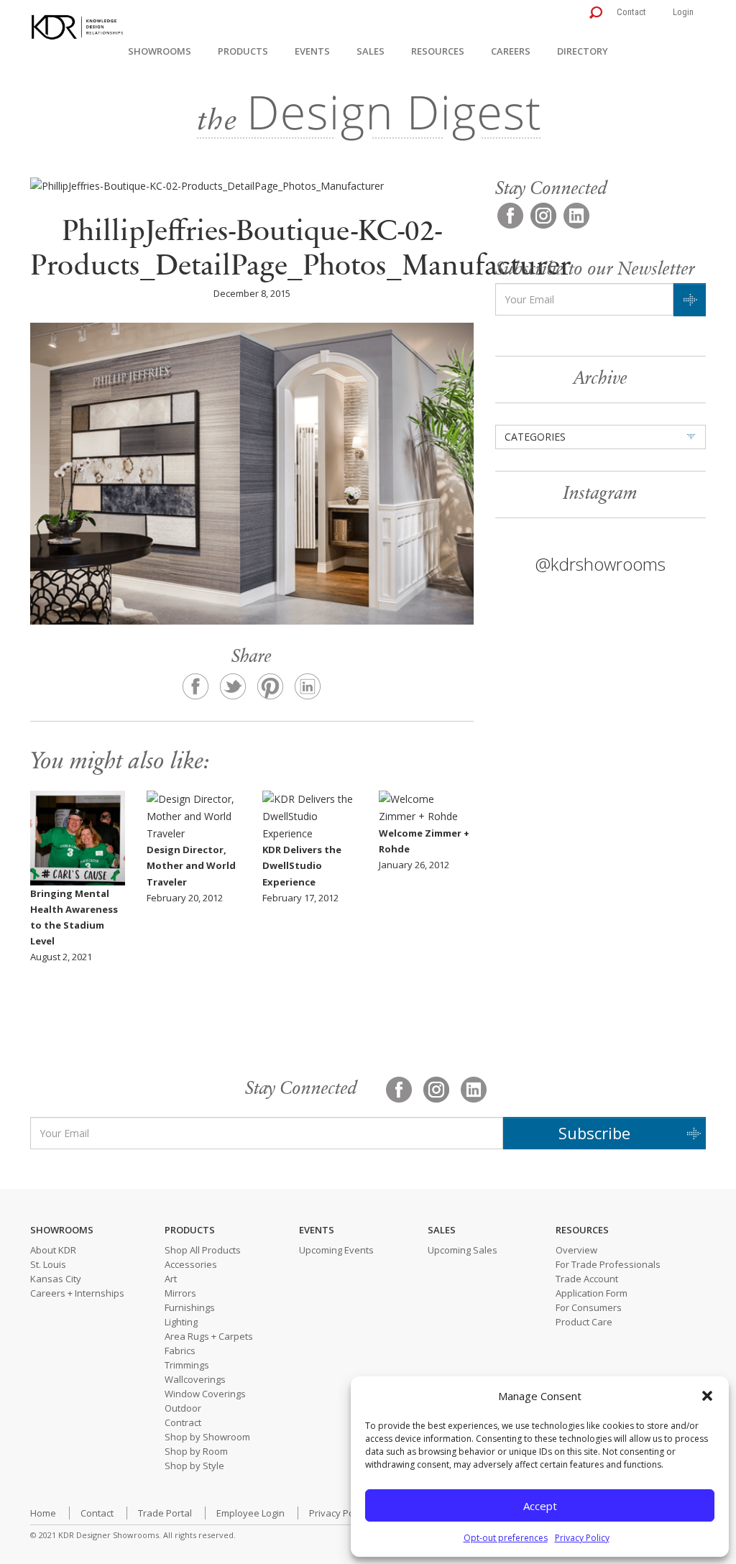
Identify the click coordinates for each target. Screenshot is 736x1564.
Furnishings (190, 1307)
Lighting (181, 1321)
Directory (582, 51)
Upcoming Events (336, 1249)
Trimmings (187, 1364)
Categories (535, 436)
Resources (437, 51)
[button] (707, 1396)
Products (243, 51)
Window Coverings (205, 1393)
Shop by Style (194, 1465)
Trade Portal (165, 1512)
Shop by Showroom (207, 1436)
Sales (370, 51)
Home (43, 1512)
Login (683, 11)
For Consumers (589, 1307)
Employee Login (250, 1512)
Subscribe (594, 1133)
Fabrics (180, 1350)
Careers (510, 51)
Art (171, 1278)
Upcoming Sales (462, 1249)
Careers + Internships (77, 1293)
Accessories (191, 1264)
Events (312, 51)
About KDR (53, 1249)
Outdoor (183, 1408)
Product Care (584, 1321)
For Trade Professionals (608, 1264)
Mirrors (180, 1293)
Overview (576, 1249)
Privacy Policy (582, 1538)
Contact (631, 11)
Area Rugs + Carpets (209, 1336)
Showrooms (159, 51)
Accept (540, 1506)
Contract (183, 1422)
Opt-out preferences (506, 1538)
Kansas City (55, 1278)
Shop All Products (203, 1249)
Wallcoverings (195, 1379)
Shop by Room (196, 1451)
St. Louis (48, 1264)
